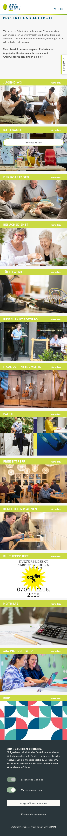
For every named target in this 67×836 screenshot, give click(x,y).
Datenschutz (50, 826)
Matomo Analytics (31, 790)
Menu (58, 9)
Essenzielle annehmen (33, 814)
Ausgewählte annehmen (33, 803)
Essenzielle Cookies (32, 779)
